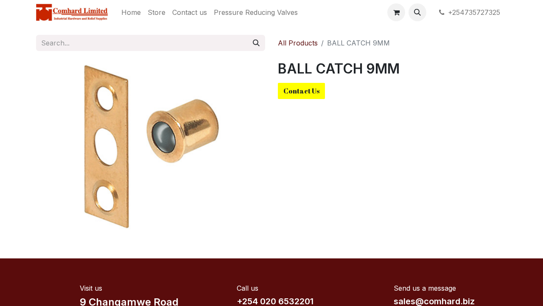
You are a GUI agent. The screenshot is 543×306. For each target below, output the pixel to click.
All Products (298, 43)
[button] (417, 12)
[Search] (256, 43)
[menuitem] (131, 12)
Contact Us (301, 91)
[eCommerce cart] (396, 12)
